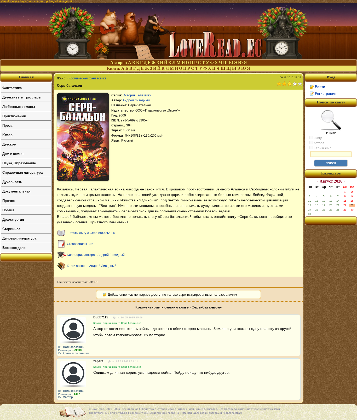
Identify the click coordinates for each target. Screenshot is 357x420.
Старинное (11, 228)
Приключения (14, 115)
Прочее (8, 200)
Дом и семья (13, 153)
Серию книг (322, 148)
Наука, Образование (19, 162)
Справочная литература (22, 172)
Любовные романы (18, 106)
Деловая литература (19, 238)
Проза (7, 125)
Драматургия (13, 219)
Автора (318, 143)
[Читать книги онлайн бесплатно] (178, 58)
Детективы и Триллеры (21, 97)
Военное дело (14, 247)
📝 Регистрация (322, 93)
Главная (26, 77)
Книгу (317, 138)
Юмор (7, 134)
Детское (9, 144)
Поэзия (8, 209)
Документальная (16, 191)
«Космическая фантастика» (87, 78)
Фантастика (12, 87)
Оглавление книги (80, 244)
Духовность (12, 181)
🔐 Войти (317, 87)
